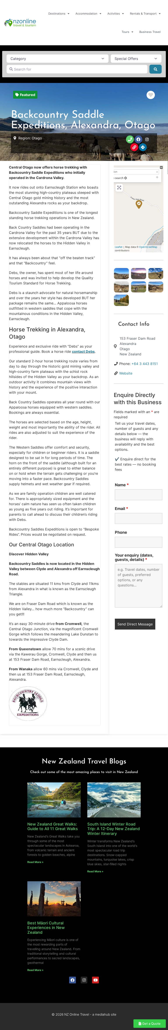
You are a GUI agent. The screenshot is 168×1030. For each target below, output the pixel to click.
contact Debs (83, 351)
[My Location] (125, 178)
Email (121, 509)
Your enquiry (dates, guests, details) (134, 557)
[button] (25, 95)
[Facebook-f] (138, 139)
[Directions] (143, 147)
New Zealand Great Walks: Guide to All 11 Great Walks (52, 826)
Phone (121, 532)
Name (122, 485)
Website (125, 373)
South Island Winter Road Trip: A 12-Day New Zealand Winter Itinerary (113, 829)
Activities (113, 13)
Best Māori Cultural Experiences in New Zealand (46, 928)
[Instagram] (147, 139)
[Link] (134, 147)
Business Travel (150, 32)
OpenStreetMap (148, 246)
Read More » (35, 862)
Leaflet (118, 246)
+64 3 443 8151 (144, 363)
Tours (125, 32)
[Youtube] (95, 980)
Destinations (56, 13)
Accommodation (86, 13)
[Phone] (130, 139)
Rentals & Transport (143, 13)
